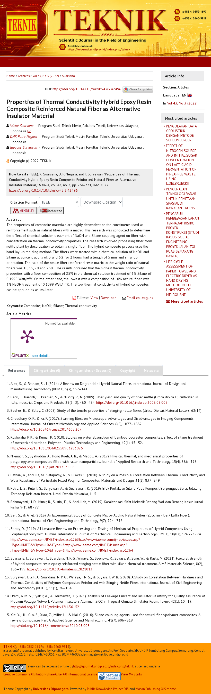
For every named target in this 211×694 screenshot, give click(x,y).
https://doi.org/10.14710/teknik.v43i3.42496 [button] (43, 190)
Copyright (127, 370)
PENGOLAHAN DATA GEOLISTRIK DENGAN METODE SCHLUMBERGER (181, 133)
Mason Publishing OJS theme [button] (156, 689)
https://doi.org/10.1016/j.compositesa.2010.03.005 (50, 625)
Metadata (151, 370)
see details (40, 355)
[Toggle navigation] (11, 62)
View (94, 297)
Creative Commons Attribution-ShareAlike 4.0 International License (50, 674)
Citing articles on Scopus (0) (90, 370)
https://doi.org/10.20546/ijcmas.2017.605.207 (46, 429)
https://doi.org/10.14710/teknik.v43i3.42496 (86, 89)
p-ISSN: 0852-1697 (29, 647)
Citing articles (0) (47, 370)
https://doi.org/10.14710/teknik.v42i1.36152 (45, 606)
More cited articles (186, 301)
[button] (8, 160)
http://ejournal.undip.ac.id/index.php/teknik (103, 666)
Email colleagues (140, 297)
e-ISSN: (56, 647)
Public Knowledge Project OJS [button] (108, 689)
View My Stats (131, 674)
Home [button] (10, 76)
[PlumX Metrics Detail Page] (27, 336)
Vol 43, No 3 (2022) (46, 76)
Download (109, 297)
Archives (24, 76)
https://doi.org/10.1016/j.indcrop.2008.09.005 (132, 402)
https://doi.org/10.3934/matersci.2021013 (59, 569)
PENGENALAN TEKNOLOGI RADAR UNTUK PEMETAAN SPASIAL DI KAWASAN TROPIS (180, 198)
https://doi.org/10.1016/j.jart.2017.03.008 (43, 467)
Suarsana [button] (68, 76)
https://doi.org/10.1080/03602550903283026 (47, 448)
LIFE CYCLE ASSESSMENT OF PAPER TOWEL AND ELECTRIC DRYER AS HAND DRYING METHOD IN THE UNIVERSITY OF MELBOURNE (181, 278)
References (16, 370)
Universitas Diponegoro (51, 689)
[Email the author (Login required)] (29, 131)
